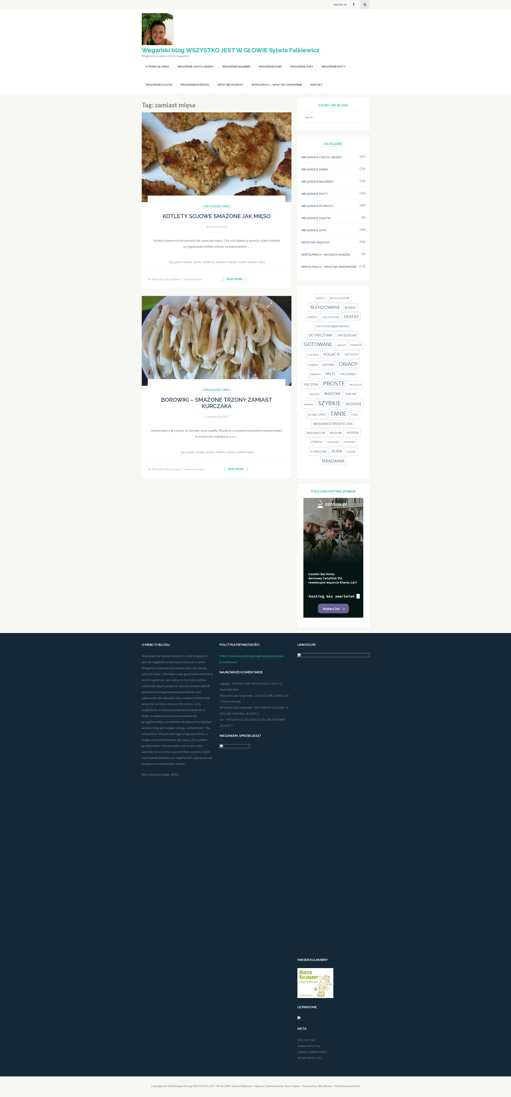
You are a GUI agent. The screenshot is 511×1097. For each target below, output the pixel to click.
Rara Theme (292, 1086)
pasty (330, 374)
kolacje (332, 354)
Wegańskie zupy (301, 66)
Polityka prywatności (347, 1086)
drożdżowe (347, 335)
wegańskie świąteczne (333, 423)
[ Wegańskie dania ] (216, 206)
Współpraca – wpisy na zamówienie (277, 84)
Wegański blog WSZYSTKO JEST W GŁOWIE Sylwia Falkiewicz (230, 50)
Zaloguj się (306, 1040)
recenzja (356, 384)
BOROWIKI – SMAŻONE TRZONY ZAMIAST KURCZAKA (216, 403)
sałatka (314, 394)
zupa (336, 451)
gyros (178, 262)
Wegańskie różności (194, 84)
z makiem (349, 442)
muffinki (328, 364)
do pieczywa (320, 335)
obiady (197, 262)
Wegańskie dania (270, 66)
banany (320, 298)
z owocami (318, 451)
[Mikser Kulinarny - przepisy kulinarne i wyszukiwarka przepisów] (315, 997)
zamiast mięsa (256, 262)
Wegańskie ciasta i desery (195, 66)
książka (313, 364)
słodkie (354, 404)
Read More (234, 279)
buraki (350, 307)
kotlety (187, 262)
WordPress (325, 1086)
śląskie (351, 451)
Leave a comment (194, 469)
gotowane (318, 344)
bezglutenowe (340, 298)
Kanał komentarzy (312, 1052)
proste (209, 452)
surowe (351, 394)
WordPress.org (309, 1058)
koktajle (313, 354)
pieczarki (348, 374)
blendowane (325, 307)
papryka (315, 374)
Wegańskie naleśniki (236, 66)
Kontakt (316, 84)
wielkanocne (316, 432)
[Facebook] (354, 4)
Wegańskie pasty (333, 66)
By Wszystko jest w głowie (164, 279)
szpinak (308, 404)
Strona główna (157, 66)
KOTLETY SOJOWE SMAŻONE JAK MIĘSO (217, 216)
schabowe (208, 262)
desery (351, 316)
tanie (338, 413)
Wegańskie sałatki (159, 84)
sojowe (232, 262)
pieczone (311, 384)
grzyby (190, 452)
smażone (221, 262)
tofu (354, 414)
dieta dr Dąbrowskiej (333, 326)
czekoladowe (330, 317)
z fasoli (317, 441)
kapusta (356, 345)
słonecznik (317, 414)
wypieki (353, 432)
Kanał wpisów (308, 1046)
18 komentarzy (193, 279)
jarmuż (341, 345)
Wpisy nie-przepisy (230, 84)
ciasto (312, 317)
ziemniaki (333, 441)
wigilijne (336, 432)
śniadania (333, 460)
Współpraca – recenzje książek (325, 254)
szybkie (242, 262)
